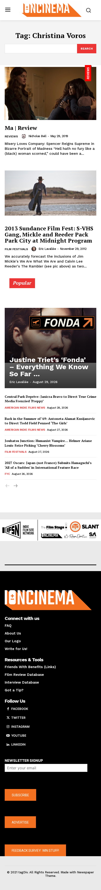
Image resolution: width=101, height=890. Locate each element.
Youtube (18, 735)
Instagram (20, 726)
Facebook (19, 709)
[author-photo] (24, 136)
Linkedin (18, 744)
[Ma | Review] (50, 92)
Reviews (11, 136)
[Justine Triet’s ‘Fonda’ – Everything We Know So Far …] (50, 335)
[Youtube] (8, 735)
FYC (7, 474)
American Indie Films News (25, 407)
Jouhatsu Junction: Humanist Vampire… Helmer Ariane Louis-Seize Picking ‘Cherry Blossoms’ (48, 443)
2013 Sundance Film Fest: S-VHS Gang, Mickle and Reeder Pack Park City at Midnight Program (49, 234)
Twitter (18, 718)
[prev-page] (8, 486)
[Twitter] (8, 718)
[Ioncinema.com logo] (52, 9)
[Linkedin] (8, 744)
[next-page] (15, 486)
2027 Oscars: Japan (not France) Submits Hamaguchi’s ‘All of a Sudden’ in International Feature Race (48, 465)
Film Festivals (16, 249)
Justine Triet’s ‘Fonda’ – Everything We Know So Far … (48, 367)
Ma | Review (21, 128)
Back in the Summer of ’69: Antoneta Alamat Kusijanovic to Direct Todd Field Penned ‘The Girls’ (50, 421)
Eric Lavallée (47, 249)
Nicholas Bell (37, 136)
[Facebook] (8, 709)
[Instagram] (8, 727)
